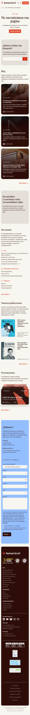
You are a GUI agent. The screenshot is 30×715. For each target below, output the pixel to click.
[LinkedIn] (4, 619)
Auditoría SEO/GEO (8, 570)
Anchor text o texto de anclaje (9, 261)
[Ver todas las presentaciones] (15, 395)
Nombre (5, 470)
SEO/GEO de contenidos (9, 574)
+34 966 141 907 (7, 443)
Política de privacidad (15, 691)
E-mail (4, 477)
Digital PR (5, 586)
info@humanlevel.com (8, 445)
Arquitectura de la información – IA (10, 264)
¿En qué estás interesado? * (9, 464)
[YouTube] (7, 619)
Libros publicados (7, 606)
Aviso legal (15, 685)
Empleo (5, 610)
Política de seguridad (15, 697)
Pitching (3, 283)
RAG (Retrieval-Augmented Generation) (11, 276)
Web (4, 490)
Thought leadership (6, 288)
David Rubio (9, 144)
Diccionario (6, 594)
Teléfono (5, 483)
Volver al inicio (15, 31)
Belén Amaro (9, 112)
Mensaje (5, 497)
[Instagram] (14, 619)
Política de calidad (15, 694)
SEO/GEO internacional (9, 582)
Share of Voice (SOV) (6, 286)
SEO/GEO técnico (7, 572)
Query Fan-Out (5, 273)
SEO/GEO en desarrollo (9, 576)
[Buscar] (25, 59)
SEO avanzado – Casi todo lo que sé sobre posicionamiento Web (22, 346)
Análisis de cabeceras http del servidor (11, 259)
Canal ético (15, 700)
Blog (4, 592)
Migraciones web (7, 580)
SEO (4, 568)
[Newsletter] (18, 619)
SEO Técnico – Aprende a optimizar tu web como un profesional (22, 323)
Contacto (25, 3)
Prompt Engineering (6, 271)
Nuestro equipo (7, 604)
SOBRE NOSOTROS (8, 601)
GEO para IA (6, 584)
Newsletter (6, 598)
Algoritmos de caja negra (8, 257)
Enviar (6, 534)
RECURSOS (6, 589)
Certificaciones (7, 608)
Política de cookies (15, 688)
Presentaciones (7, 596)
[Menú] (18, 3)
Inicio (2, 7)
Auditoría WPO (6, 578)
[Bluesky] (11, 619)
